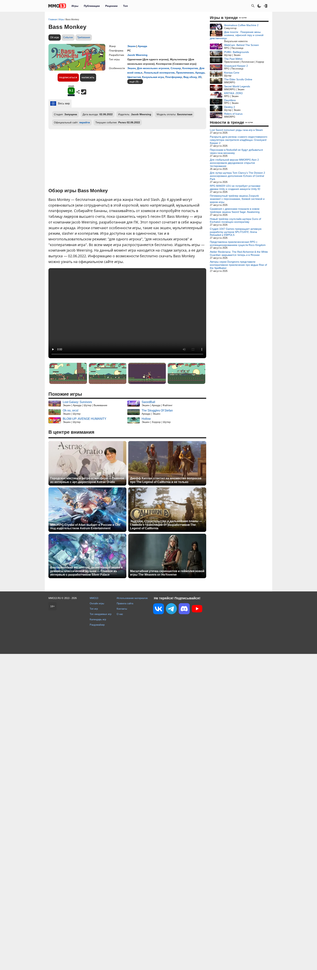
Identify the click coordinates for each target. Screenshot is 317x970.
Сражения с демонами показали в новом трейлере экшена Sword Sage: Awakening (235, 210)
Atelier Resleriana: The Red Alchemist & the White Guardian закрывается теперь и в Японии (239, 253)
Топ (125, 5)
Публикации (92, 5)
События (68, 37)
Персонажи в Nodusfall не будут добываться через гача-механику (236, 151)
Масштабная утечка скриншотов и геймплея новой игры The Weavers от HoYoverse (167, 573)
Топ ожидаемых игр (100, 614)
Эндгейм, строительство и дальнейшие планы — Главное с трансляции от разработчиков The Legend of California (166, 525)
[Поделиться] (78, 92)
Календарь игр (98, 619)
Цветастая (134, 77)
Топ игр (94, 608)
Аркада (142, 46)
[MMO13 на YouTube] (197, 609)
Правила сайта (125, 603)
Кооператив (190, 68)
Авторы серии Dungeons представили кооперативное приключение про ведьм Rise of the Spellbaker (238, 264)
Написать (88, 77)
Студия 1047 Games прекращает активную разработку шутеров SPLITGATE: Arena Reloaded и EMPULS (236, 232)
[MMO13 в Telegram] (171, 609)
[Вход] (265, 5)
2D (199, 77)
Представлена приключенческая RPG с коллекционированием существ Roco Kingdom (238, 243)
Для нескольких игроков (153, 68)
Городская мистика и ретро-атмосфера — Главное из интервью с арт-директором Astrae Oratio (87, 480)
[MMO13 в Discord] (184, 609)
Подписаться (68, 77)
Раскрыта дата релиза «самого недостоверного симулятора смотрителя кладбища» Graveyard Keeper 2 (238, 139)
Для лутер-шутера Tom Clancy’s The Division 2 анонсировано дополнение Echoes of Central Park (237, 175)
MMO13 (94, 598)
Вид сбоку (190, 77)
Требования (83, 37)
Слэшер (176, 68)
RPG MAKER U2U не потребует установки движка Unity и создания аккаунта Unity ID (235, 187)
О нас (120, 614)
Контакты (122, 608)
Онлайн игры (97, 603)
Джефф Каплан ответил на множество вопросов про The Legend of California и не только (165, 480)
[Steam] (83, 91)
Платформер (173, 77)
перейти (84, 122)
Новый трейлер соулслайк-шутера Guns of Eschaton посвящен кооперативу (235, 220)
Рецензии (111, 5)
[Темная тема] (259, 5)
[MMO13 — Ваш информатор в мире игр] (57, 5)
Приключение (185, 72)
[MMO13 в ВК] (158, 609)
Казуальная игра (153, 77)
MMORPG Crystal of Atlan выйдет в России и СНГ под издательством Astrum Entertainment (85, 526)
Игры (75, 5)
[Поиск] (253, 5)
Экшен (131, 46)
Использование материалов (132, 598)
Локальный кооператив (159, 72)
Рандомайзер (97, 624)
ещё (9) (134, 81)
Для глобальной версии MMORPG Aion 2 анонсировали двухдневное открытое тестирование (234, 162)
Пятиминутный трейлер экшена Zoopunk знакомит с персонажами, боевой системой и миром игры (237, 198)
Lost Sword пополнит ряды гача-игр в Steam (236, 129)
